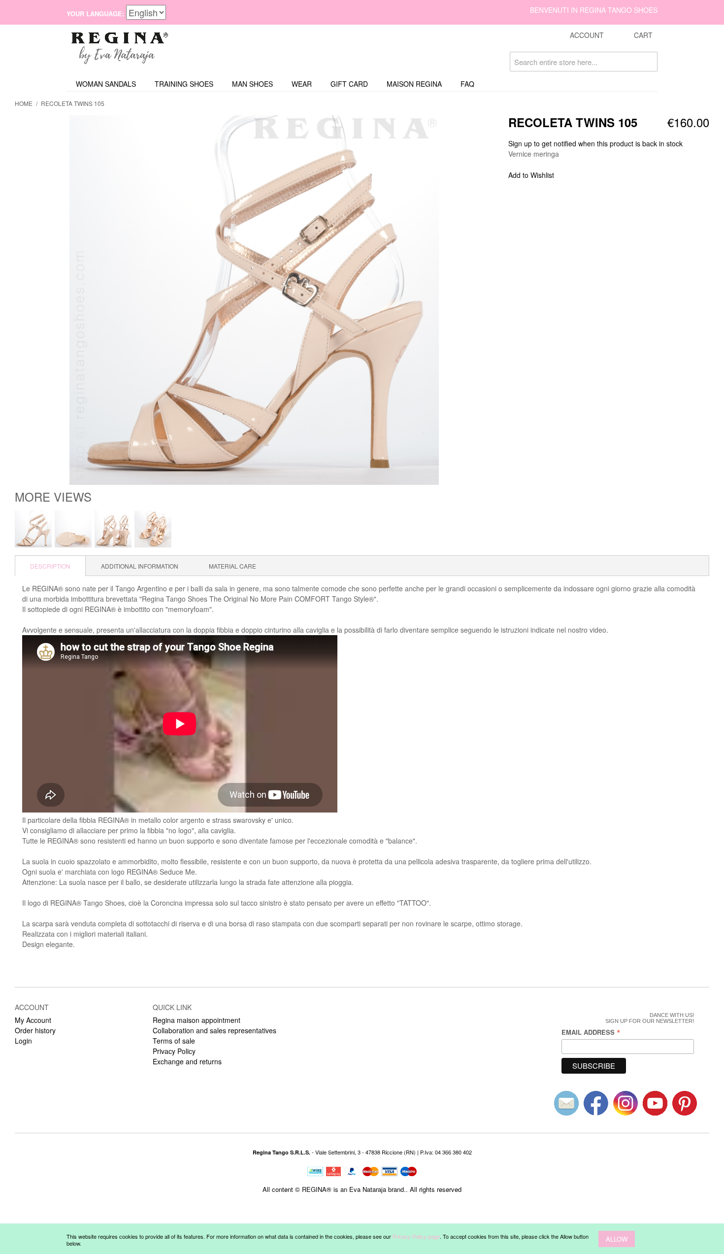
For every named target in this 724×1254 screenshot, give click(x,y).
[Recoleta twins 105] (33, 529)
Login (23, 1041)
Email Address (591, 1032)
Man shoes (252, 84)
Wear (302, 84)
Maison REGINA (414, 84)
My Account (33, 1020)
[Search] (648, 61)
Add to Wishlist (531, 175)
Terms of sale (174, 1041)
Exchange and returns (187, 1061)
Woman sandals (106, 84)
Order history (35, 1030)
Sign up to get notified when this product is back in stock (595, 143)
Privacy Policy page (416, 1236)
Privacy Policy (174, 1051)
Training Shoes (184, 84)
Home (24, 103)
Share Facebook (574, 175)
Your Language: (95, 13)
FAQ (467, 84)
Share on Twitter (594, 175)
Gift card (349, 84)
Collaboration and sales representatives (214, 1030)
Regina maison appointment (196, 1020)
